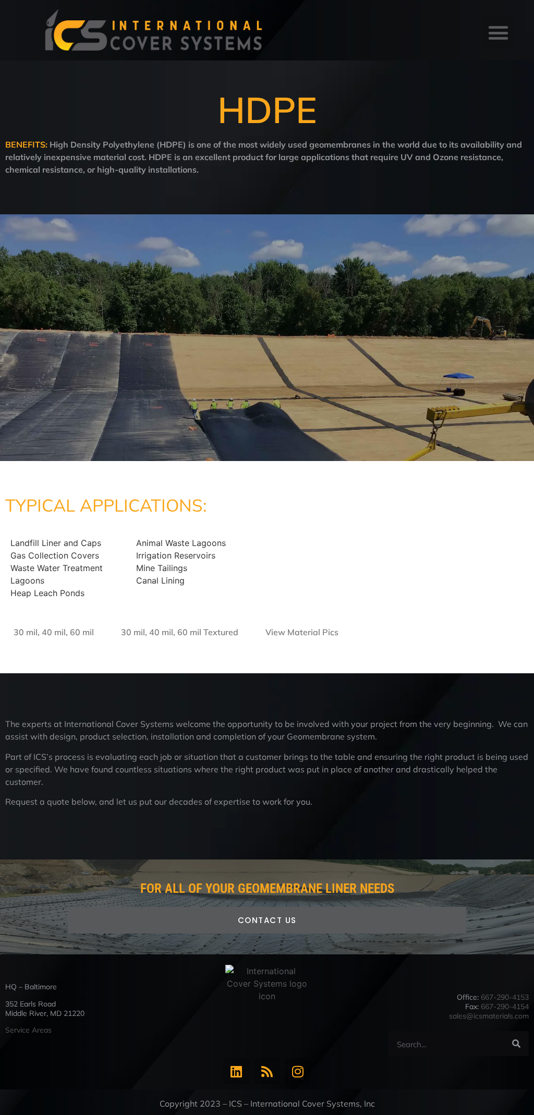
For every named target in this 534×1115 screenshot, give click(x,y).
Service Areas (28, 1030)
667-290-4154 (505, 1006)
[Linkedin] (236, 1071)
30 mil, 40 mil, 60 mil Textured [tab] (179, 632)
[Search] (516, 1043)
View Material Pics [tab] (301, 632)
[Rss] (267, 1071)
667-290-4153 (505, 997)
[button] (498, 33)
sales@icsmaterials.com (489, 1016)
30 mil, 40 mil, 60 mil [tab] (54, 632)
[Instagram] (298, 1071)
